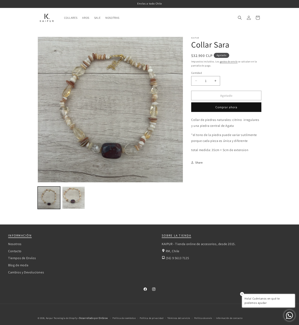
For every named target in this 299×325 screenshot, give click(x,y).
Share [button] (199, 162)
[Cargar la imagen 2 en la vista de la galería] (73, 198)
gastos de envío (229, 61)
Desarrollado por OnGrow (93, 317)
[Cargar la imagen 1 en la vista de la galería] (49, 198)
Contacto (15, 251)
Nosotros (15, 244)
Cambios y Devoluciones (26, 272)
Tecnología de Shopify (65, 318)
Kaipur (49, 318)
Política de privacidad (151, 318)
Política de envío (203, 318)
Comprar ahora (226, 107)
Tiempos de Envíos (22, 258)
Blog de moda (18, 265)
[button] (239, 17)
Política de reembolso (124, 318)
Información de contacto (229, 318)
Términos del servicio (178, 318)
